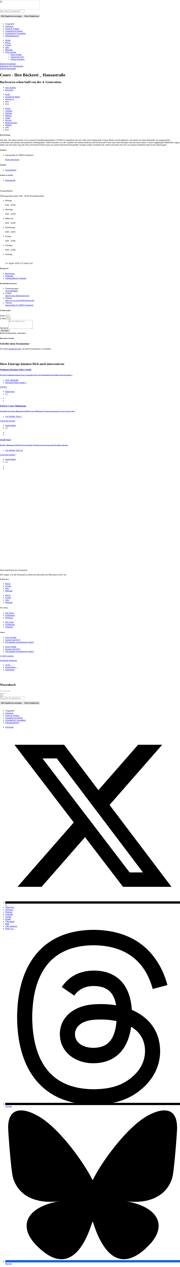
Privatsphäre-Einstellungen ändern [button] (19, 642)
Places (8, 43)
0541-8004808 (11, 291)
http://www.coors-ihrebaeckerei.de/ (19, 300)
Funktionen (10, 615)
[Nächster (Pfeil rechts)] (4, 693)
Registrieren (18, 66)
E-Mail (3, 318)
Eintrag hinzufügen (8, 64)
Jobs (7, 47)
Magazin (9, 50)
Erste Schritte (16, 54)
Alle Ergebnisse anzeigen (11, 16)
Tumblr (8, 917)
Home (7, 40)
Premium (9, 618)
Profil (7, 94)
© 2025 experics (7, 656)
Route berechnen (12, 159)
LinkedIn (9, 914)
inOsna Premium (18, 59)
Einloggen (4, 66)
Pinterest (8, 912)
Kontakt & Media (12, 97)
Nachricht (4, 328)
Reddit (8, 919)
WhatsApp (9, 907)
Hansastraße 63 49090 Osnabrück (19, 305)
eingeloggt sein (14, 349)
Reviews (9, 99)
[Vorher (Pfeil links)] (1, 693)
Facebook (9, 727)
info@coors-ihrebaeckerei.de (17, 296)
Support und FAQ (12, 640)
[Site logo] (20, 9)
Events (8, 45)
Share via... (10, 928)
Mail (7, 924)
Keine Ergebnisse (32, 16)
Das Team (9, 613)
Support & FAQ (17, 57)
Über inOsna (10, 52)
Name (3, 316)
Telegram (9, 909)
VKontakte (9, 921)
